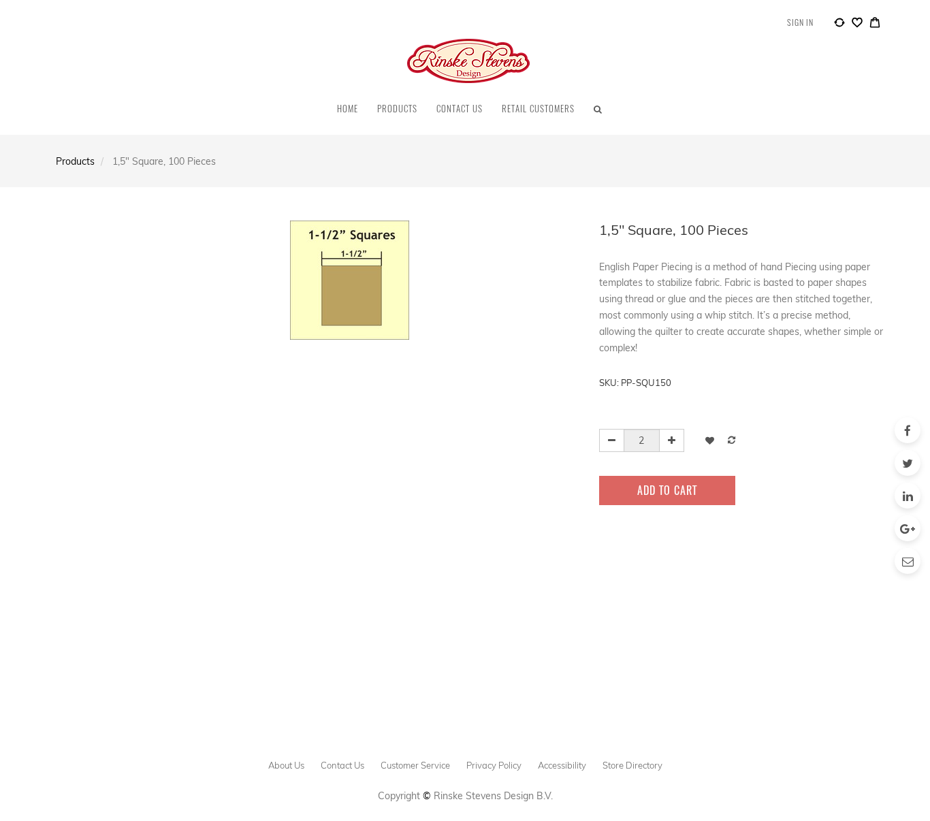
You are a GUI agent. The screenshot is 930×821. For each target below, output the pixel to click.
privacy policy (494, 765)
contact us (342, 765)
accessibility (562, 765)
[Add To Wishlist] (710, 440)
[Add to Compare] (839, 24)
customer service (415, 765)
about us (286, 765)
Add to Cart (667, 490)
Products (75, 161)
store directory (632, 765)
